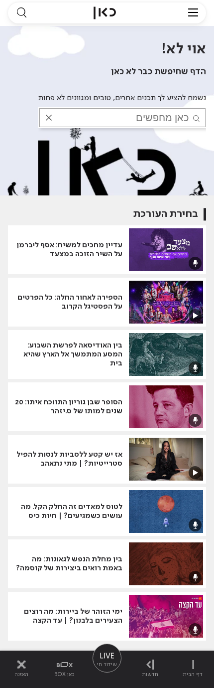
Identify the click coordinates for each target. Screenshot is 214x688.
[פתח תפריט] (193, 12)
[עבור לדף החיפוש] (21, 13)
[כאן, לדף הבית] (105, 12)
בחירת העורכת (165, 214)
